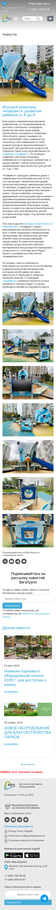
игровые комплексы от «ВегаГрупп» (27, 225)
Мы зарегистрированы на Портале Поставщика (26, 806)
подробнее (11, 691)
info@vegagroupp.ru (39, 3)
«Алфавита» (10, 280)
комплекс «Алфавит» (15, 153)
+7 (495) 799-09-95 (39, 9)
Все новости (28, 764)
